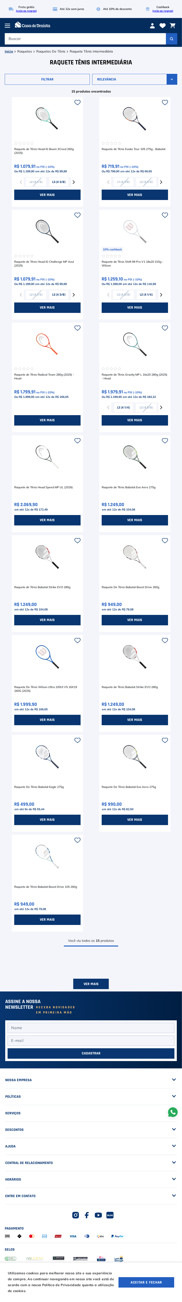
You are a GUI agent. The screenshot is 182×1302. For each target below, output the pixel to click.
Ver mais (91, 1035)
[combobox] (91, 40)
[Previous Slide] (21, 182)
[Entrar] (152, 25)
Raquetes (24, 51)
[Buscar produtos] (171, 38)
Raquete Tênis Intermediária (91, 51)
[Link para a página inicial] (9, 51)
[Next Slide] (73, 182)
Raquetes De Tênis (50, 51)
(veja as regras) (26, 10)
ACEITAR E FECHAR (146, 1282)
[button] (48, 79)
